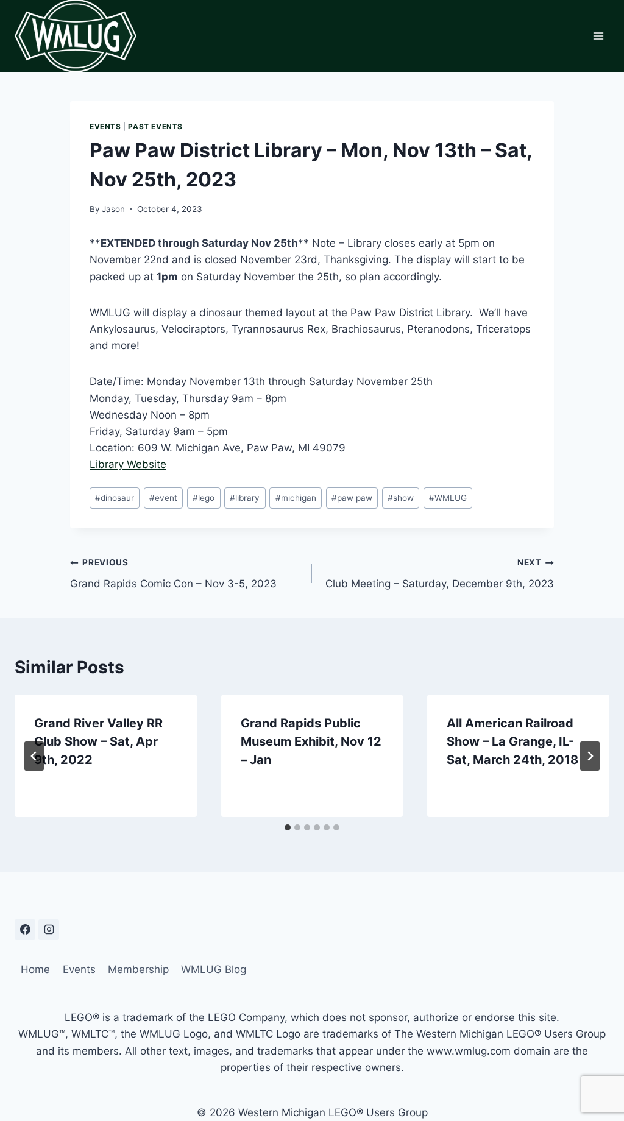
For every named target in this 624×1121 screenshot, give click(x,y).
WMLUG (448, 498)
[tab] (288, 827)
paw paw (352, 498)
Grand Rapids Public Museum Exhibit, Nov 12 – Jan (311, 741)
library (245, 498)
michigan (295, 498)
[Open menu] (598, 35)
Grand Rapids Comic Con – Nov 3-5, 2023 (173, 573)
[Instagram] (48, 929)
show (401, 498)
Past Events (155, 126)
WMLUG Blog (213, 969)
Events (105, 126)
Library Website (128, 464)
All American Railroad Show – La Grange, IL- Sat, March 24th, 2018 (512, 741)
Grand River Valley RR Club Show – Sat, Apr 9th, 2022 (98, 741)
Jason (113, 209)
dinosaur (114, 498)
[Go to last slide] (34, 756)
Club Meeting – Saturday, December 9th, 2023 (439, 573)
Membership (138, 969)
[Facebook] (25, 929)
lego (203, 498)
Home (35, 969)
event (163, 498)
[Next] (590, 756)
